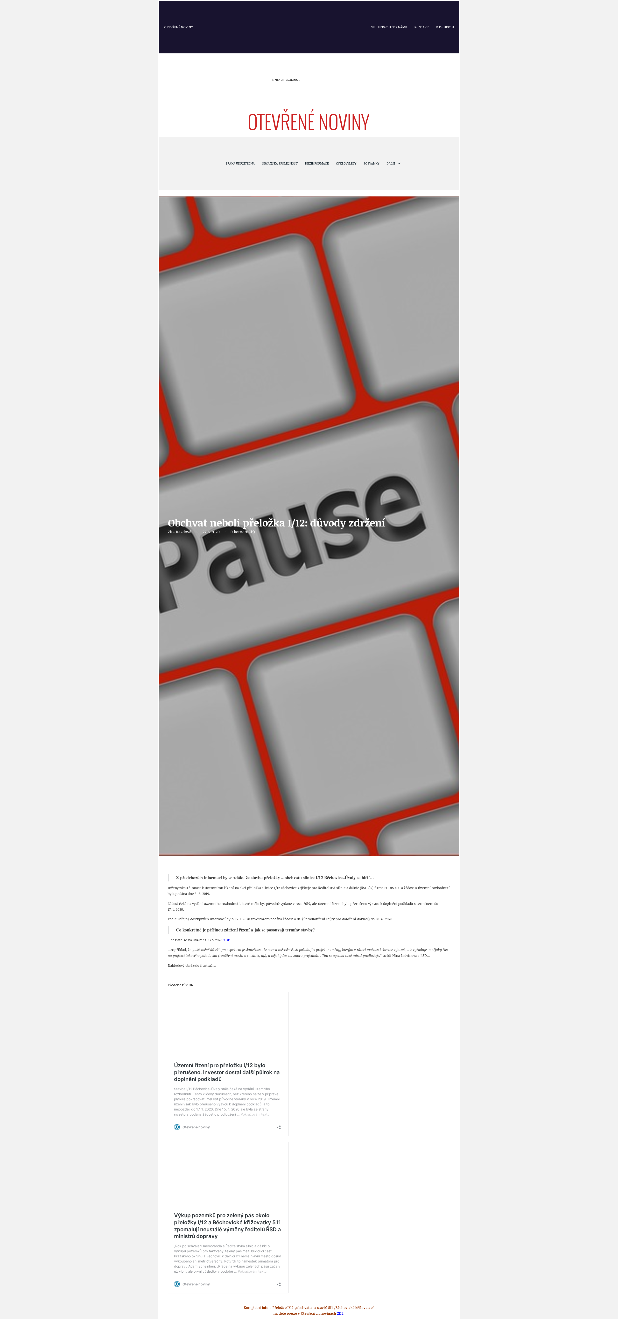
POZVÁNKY (371, 163)
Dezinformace (317, 163)
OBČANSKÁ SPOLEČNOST (280, 163)
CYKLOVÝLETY (346, 163)
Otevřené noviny (178, 27)
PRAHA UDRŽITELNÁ (240, 163)
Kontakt (421, 27)
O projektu (445, 27)
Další (390, 163)
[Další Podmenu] (399, 163)
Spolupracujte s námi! (389, 27)
